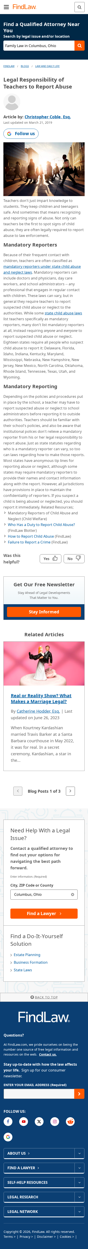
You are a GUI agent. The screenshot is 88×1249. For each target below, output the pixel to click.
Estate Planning (27, 954)
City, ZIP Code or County (31, 885)
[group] (44, 719)
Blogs (25, 66)
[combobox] (44, 895)
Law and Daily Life (47, 66)
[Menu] (6, 6)
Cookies (65, 1236)
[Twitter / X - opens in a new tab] (39, 1121)
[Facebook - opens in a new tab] (8, 1121)
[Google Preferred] (8, 1137)
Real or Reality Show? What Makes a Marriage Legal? (41, 698)
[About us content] (79, 1153)
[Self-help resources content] (79, 1182)
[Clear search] (72, 895)
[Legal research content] (79, 1197)
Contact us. (48, 1054)
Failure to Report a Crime (29, 542)
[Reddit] (70, 1121)
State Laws (23, 970)
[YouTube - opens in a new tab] (23, 1121)
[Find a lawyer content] (79, 1168)
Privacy (25, 1236)
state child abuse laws (63, 313)
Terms (8, 1236)
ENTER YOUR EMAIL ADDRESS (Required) (35, 1085)
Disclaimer (45, 1236)
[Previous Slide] (17, 791)
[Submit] (79, 1094)
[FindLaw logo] (26, 7)
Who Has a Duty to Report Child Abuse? (41, 524)
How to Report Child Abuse (31, 536)
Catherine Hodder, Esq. (38, 711)
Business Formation (31, 962)
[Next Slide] (70, 791)
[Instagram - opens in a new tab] (54, 1121)
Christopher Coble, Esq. (48, 116)
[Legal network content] (79, 1212)
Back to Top (46, 997)
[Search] (79, 7)
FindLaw (8, 66)
